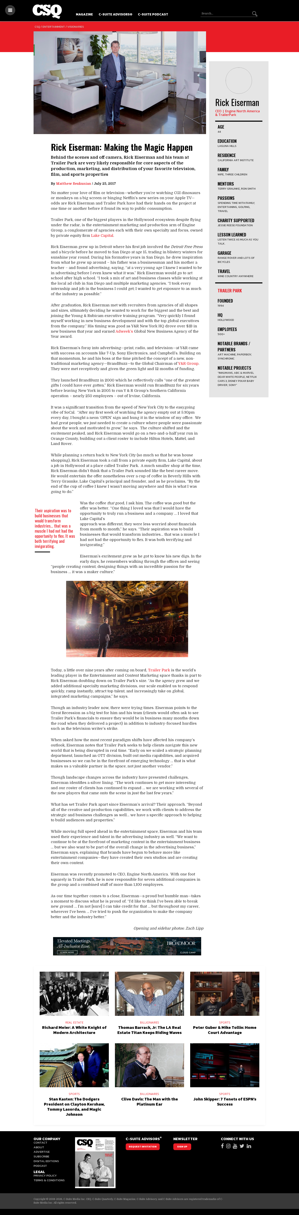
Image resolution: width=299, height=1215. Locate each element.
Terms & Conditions (49, 1180)
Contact (40, 1142)
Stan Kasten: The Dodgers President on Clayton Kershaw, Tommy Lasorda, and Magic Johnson (74, 1106)
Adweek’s (124, 331)
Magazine (84, 14)
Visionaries (75, 27)
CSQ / (39, 27)
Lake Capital (102, 236)
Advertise (42, 1151)
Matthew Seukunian (73, 184)
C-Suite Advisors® (115, 14)
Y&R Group (188, 364)
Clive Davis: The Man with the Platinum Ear (149, 1101)
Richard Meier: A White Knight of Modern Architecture (74, 1030)
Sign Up (182, 1146)
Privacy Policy (45, 1175)
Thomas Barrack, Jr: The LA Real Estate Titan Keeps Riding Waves (149, 1030)
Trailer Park (159, 670)
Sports (224, 1022)
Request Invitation (143, 1146)
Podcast (40, 1165)
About (39, 1147)
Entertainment (54, 27)
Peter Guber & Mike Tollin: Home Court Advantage (224, 1030)
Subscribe (41, 1156)
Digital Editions (46, 1161)
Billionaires (149, 1022)
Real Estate (74, 1022)
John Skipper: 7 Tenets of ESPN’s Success (224, 1101)
